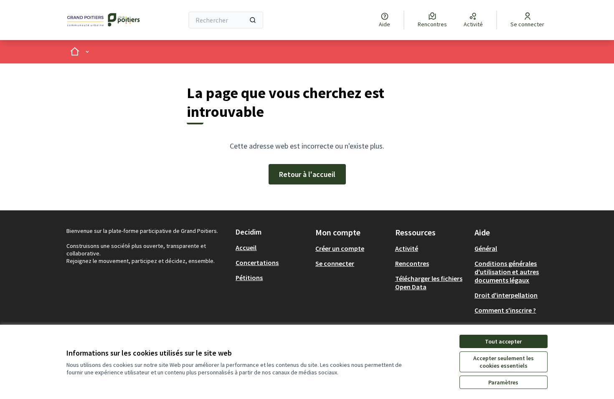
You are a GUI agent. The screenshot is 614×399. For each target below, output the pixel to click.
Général (485, 248)
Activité (406, 248)
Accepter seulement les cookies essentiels (503, 361)
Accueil (246, 247)
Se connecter (334, 263)
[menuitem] (272, 247)
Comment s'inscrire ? (505, 310)
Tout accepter (503, 341)
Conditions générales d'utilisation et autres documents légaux (506, 271)
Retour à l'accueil (307, 174)
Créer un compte (339, 248)
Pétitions (249, 277)
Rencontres (412, 263)
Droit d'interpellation (506, 295)
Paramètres (503, 382)
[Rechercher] (252, 20)
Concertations (257, 262)
